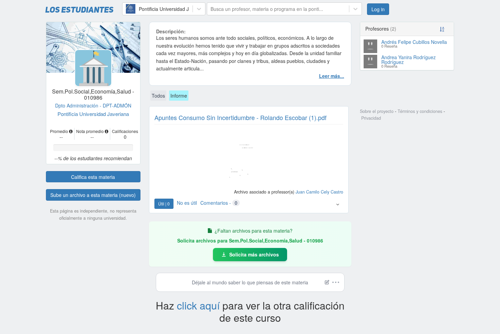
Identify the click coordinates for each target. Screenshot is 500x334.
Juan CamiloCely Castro (319, 192)
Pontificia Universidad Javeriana (93, 113)
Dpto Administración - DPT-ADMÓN (93, 105)
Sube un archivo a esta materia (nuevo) (93, 194)
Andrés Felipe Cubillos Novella (414, 41)
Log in (378, 9)
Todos (158, 95)
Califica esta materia (93, 176)
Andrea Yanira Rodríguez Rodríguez (408, 59)
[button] (337, 204)
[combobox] (126, 9)
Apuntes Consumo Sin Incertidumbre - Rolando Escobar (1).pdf (240, 117)
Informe (178, 95)
